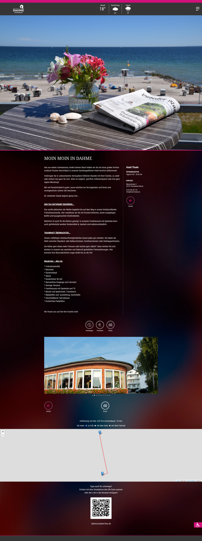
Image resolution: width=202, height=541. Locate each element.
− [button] (3, 435)
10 (109, 395)
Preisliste (100, 331)
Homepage (89, 331)
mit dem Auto (102, 425)
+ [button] (3, 431)
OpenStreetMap (191, 481)
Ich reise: (80, 425)
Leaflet (178, 481)
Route (110, 331)
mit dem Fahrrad (118, 425)
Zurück (130, 206)
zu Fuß (90, 425)
